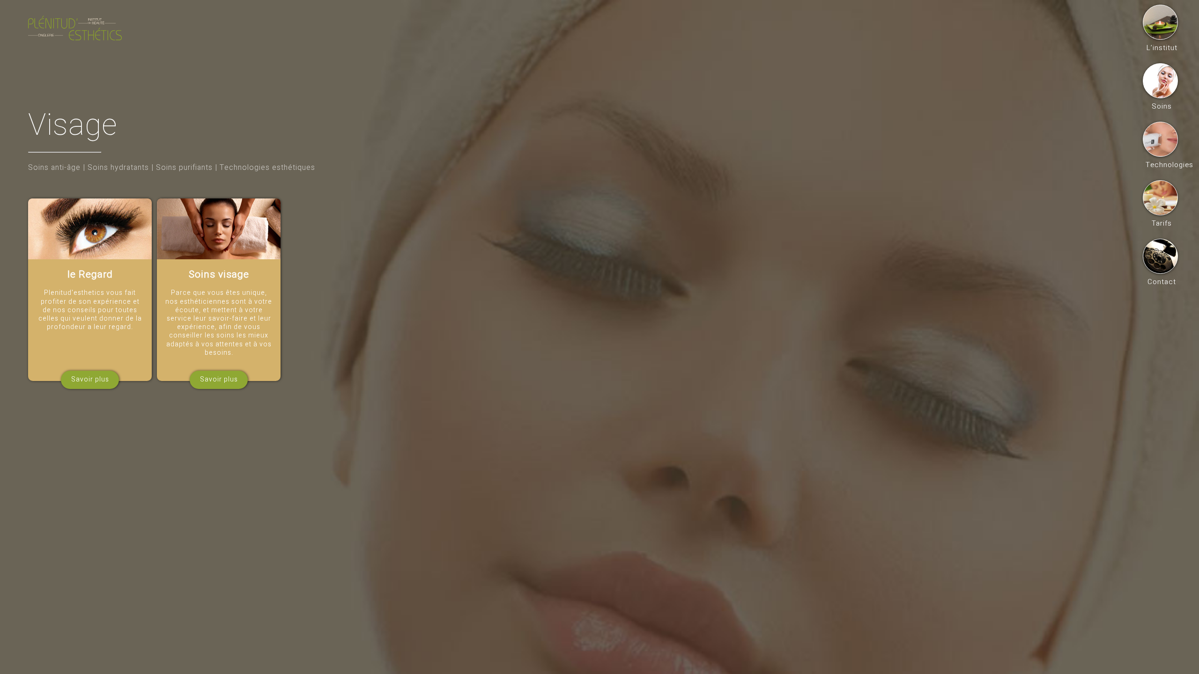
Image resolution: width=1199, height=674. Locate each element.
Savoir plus (90, 379)
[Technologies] (1160, 139)
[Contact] (1160, 256)
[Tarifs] (1160, 197)
